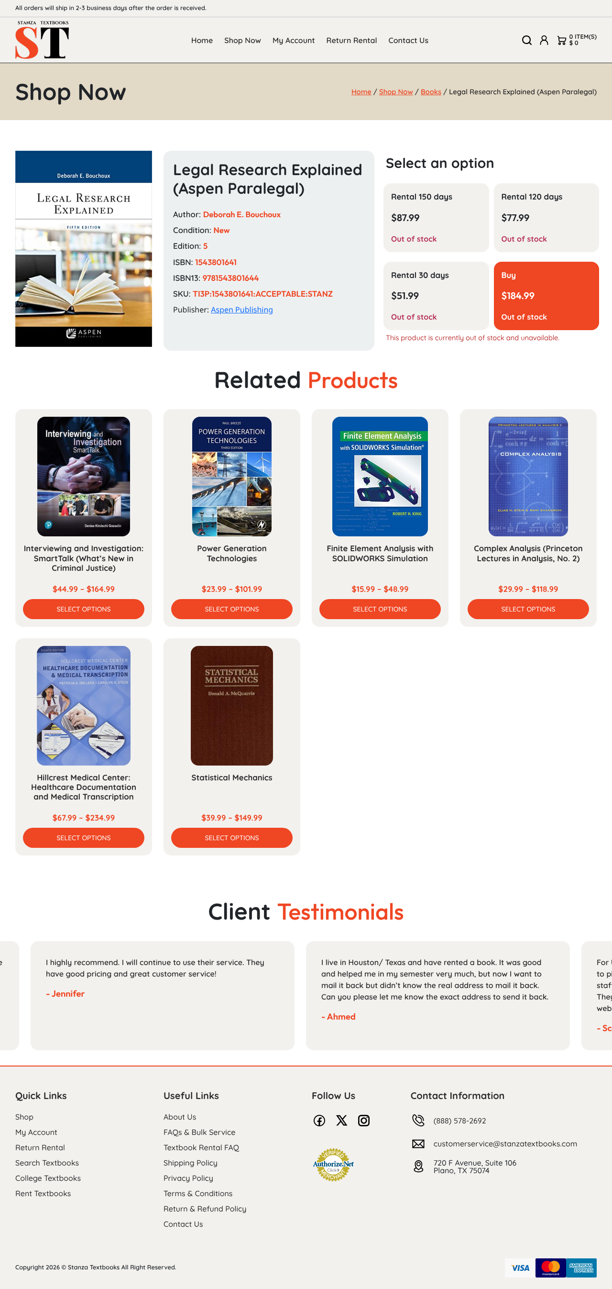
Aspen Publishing (242, 309)
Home (202, 40)
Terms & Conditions (198, 1193)
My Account (294, 40)
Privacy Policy (188, 1178)
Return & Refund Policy (205, 1208)
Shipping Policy (191, 1162)
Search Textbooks (47, 1162)
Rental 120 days (532, 197)
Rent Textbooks (43, 1193)
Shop (24, 1117)
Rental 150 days (421, 197)
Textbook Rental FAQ (201, 1147)
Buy (509, 275)
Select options (83, 609)
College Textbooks (48, 1178)
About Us (180, 1117)
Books (431, 91)
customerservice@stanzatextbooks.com (506, 1143)
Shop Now (242, 40)
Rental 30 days (420, 275)
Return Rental (352, 40)
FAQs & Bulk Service (199, 1132)
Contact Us (409, 40)
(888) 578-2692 (460, 1120)
